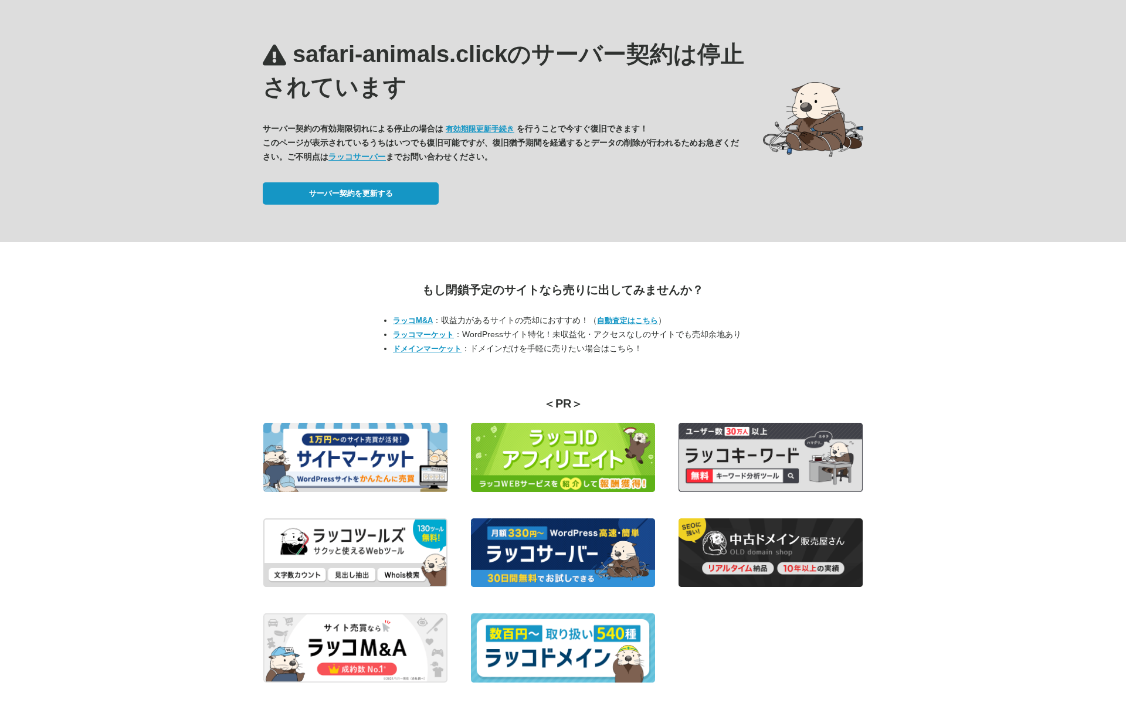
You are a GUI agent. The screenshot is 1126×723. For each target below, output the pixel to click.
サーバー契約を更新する (351, 193)
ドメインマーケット (427, 348)
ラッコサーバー (357, 156)
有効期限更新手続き (480, 128)
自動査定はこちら (627, 320)
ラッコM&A (413, 320)
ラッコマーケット (423, 334)
